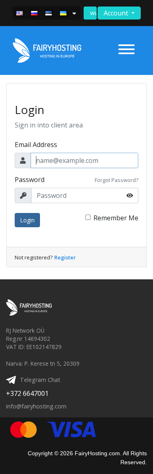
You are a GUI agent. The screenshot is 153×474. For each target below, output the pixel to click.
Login (27, 220)
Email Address (36, 144)
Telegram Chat (40, 380)
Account (117, 13)
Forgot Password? (116, 180)
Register (65, 257)
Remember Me (115, 217)
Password (29, 179)
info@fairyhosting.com (36, 406)
